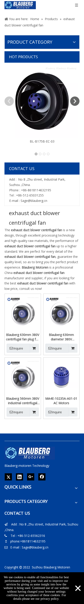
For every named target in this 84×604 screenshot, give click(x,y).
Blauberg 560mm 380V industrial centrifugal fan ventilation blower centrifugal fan (22, 400)
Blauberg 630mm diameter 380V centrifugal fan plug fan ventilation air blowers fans (61, 337)
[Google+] (30, 476)
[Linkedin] (19, 476)
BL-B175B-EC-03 (42, 141)
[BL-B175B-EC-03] (42, 101)
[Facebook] (41, 476)
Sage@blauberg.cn (34, 200)
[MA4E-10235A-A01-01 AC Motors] (61, 377)
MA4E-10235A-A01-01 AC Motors (61, 400)
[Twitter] (8, 476)
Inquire (18, 348)
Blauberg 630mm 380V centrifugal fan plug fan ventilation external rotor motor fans (22, 337)
